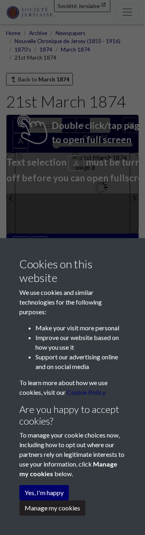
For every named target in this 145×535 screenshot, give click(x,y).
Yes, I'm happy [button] (44, 492)
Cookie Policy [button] (86, 392)
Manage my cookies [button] (52, 508)
